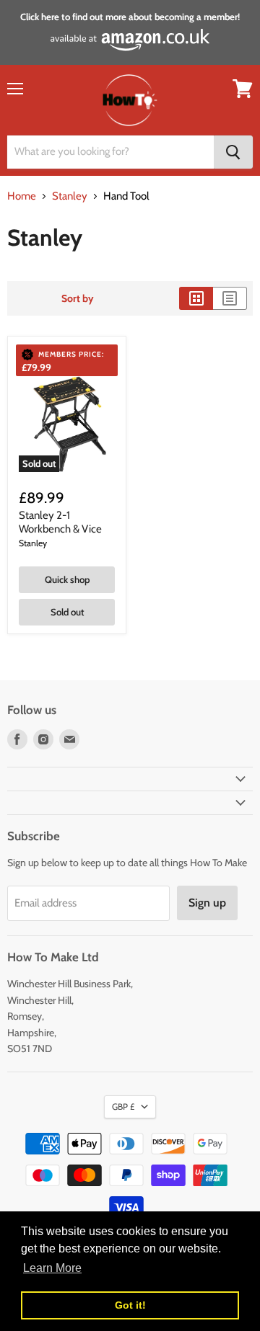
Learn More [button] (52, 1268)
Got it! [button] (130, 1305)
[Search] (233, 152)
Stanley (69, 196)
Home (21, 196)
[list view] (230, 298)
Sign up (207, 902)
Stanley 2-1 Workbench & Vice (60, 522)
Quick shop (67, 579)
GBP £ (123, 1106)
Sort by (77, 298)
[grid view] (196, 298)
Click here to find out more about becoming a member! (130, 16)
